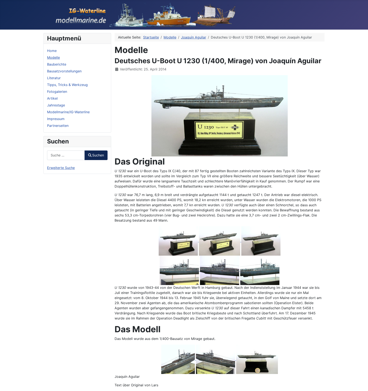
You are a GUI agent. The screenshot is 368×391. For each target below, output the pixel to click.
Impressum (56, 119)
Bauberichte (56, 64)
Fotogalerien (57, 91)
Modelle (53, 57)
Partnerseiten (58, 125)
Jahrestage (56, 105)
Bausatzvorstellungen (64, 71)
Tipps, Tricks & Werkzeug (67, 85)
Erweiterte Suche (61, 168)
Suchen (98, 155)
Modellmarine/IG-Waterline (68, 112)
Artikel (52, 98)
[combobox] (66, 155)
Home (52, 51)
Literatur (54, 78)
